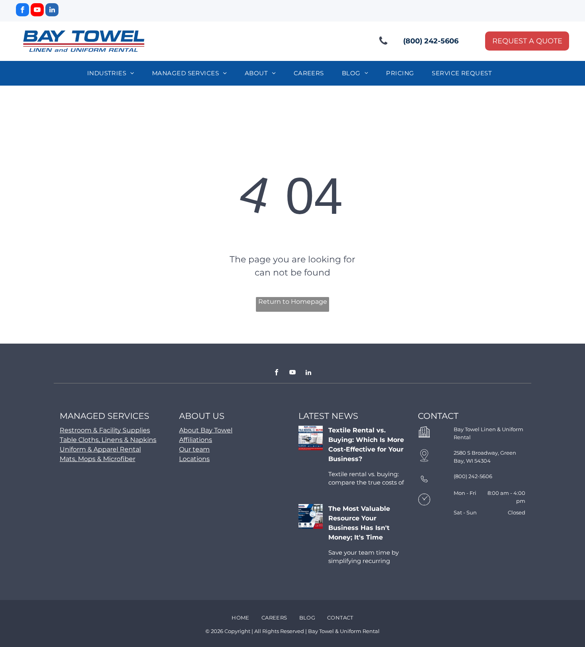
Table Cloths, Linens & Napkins (108, 440)
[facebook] (22, 10)
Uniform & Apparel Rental (100, 449)
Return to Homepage (292, 301)
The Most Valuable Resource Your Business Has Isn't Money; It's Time (359, 523)
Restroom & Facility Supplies (105, 430)
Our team (194, 449)
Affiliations (195, 440)
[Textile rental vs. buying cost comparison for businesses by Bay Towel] (310, 438)
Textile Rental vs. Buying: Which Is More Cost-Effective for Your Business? (366, 444)
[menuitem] (113, 73)
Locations (194, 459)
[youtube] (37, 10)
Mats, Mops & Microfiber (97, 459)
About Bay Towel (205, 430)
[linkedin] (51, 10)
